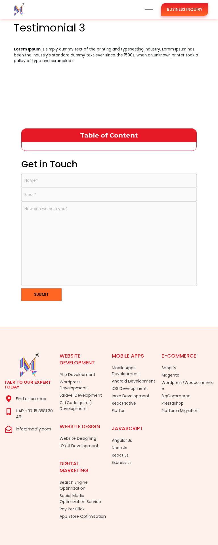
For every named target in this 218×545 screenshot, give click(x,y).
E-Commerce (179, 355)
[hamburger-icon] (149, 9)
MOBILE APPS (128, 355)
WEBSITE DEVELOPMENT (77, 359)
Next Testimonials (192, 80)
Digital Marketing (74, 467)
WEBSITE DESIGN (80, 426)
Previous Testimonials (29, 80)
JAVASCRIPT (127, 428)
